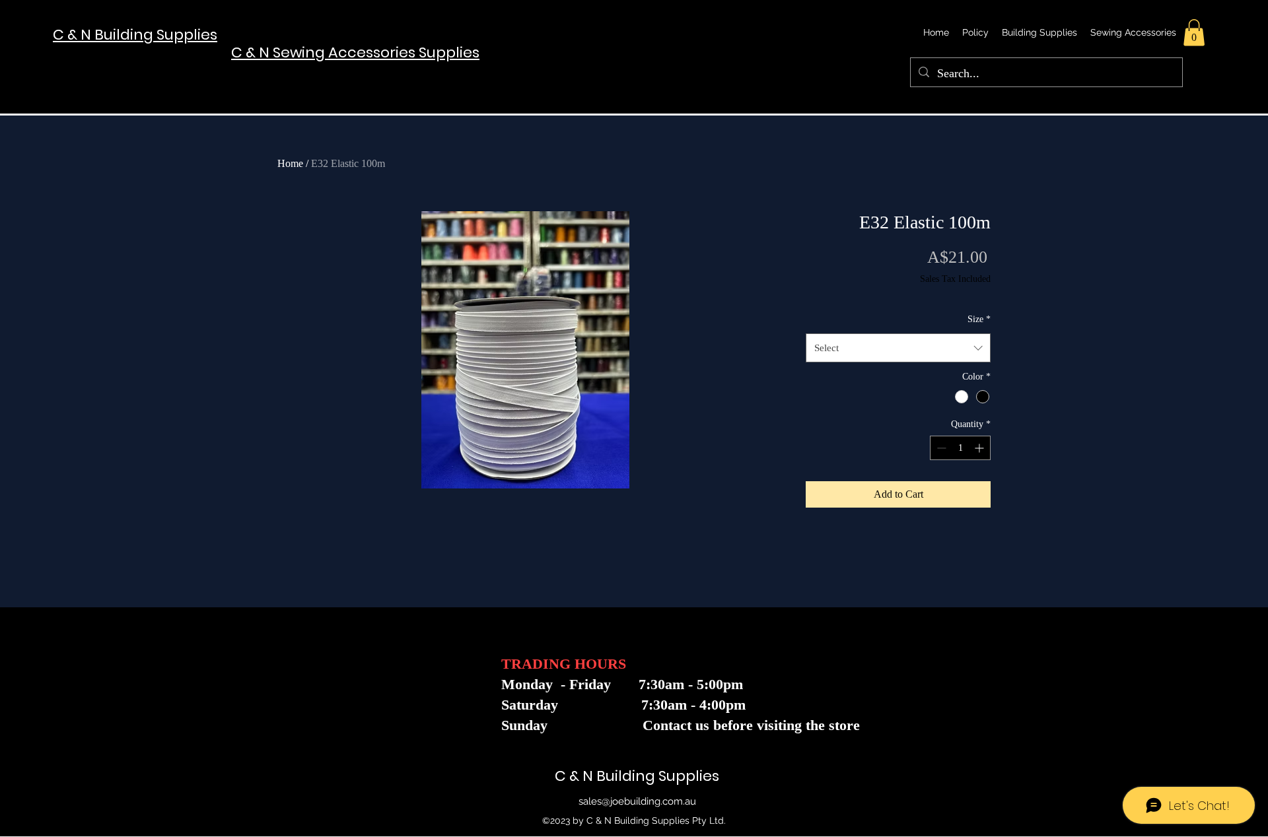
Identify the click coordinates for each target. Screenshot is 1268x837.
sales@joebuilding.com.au (637, 801)
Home (290, 163)
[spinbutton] (960, 447)
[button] (1194, 32)
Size (979, 319)
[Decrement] (940, 447)
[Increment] (980, 447)
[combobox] (898, 347)
